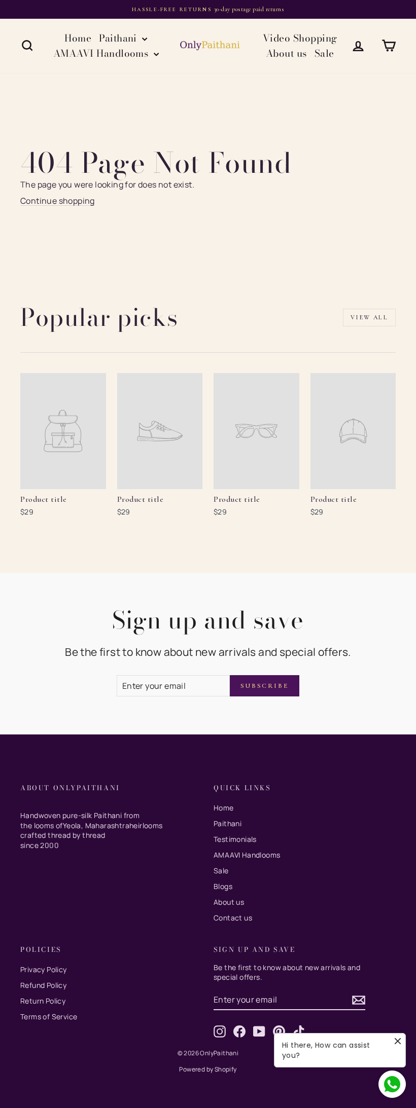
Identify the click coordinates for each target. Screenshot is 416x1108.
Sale (324, 53)
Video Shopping (300, 38)
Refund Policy (43, 985)
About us (286, 53)
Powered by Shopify (207, 1069)
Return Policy (42, 1001)
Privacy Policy (43, 969)
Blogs (223, 886)
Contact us (233, 917)
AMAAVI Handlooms (102, 53)
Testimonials (235, 839)
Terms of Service (48, 1016)
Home (77, 38)
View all (369, 317)
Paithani (119, 38)
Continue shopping (57, 200)
